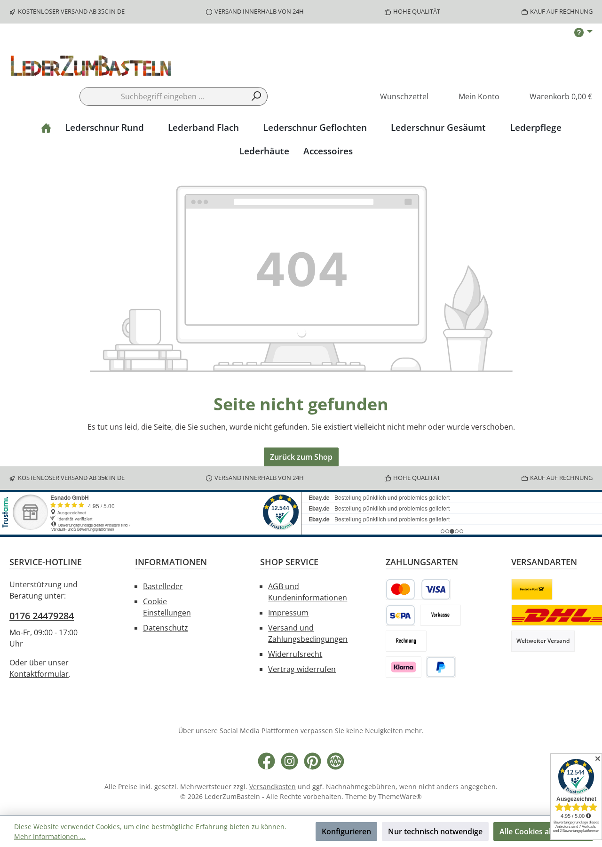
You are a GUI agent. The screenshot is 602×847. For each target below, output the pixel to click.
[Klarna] (403, 667)
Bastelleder (163, 586)
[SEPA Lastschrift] (400, 615)
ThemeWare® (400, 796)
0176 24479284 (41, 615)
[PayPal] (441, 667)
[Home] (46, 127)
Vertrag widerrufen (302, 669)
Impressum (288, 612)
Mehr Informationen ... (50, 836)
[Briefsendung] (532, 589)
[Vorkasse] (440, 615)
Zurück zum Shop (301, 457)
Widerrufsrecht (295, 654)
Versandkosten (272, 786)
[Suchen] (257, 96)
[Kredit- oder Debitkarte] (418, 589)
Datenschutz (165, 628)
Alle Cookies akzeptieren (543, 831)
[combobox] (162, 96)
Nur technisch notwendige (435, 831)
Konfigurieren (346, 831)
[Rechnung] (406, 641)
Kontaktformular (39, 674)
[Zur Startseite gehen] (91, 67)
